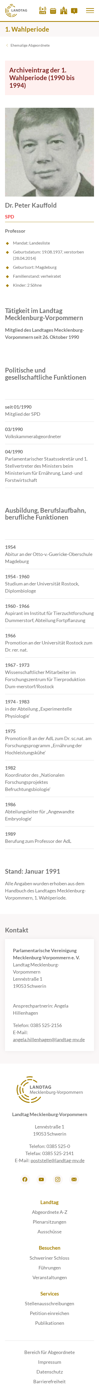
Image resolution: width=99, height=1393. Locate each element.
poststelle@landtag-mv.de (57, 1160)
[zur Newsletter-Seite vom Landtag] (74, 1180)
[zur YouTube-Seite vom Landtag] (41, 1180)
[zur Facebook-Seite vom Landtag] (25, 1180)
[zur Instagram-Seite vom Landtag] (58, 1180)
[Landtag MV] (16, 10)
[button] (90, 10)
